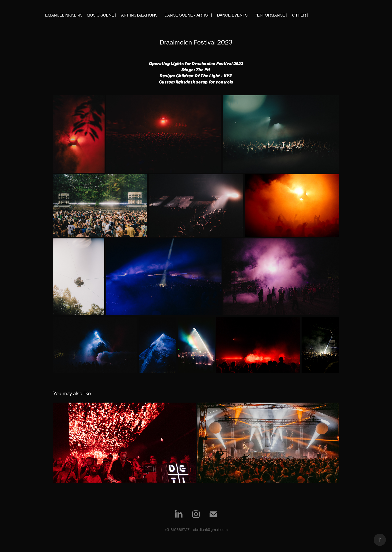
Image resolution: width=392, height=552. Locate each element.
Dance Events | (233, 15)
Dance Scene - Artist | (188, 15)
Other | (300, 15)
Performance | (271, 15)
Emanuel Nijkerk (63, 15)
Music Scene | (101, 15)
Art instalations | (140, 15)
